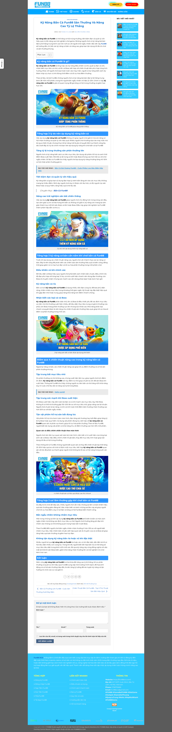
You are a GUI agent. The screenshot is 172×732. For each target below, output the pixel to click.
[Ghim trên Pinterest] (76, 576)
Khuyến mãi (111, 12)
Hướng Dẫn (123, 12)
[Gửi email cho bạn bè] (72, 576)
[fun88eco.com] (44, 4)
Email (63, 627)
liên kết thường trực (90, 584)
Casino (76, 12)
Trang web (90, 627)
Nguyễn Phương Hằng (82, 32)
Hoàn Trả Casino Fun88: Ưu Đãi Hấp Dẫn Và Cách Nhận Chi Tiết (129, 64)
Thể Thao (63, 12)
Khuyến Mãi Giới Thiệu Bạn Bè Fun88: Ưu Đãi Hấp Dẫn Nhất (130, 74)
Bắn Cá (98, 12)
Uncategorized (72, 19)
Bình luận (40, 610)
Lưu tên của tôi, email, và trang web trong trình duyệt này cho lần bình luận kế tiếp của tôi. (72, 636)
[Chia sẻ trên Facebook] (65, 576)
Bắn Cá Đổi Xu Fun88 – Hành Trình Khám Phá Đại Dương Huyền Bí (130, 27)
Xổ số (87, 12)
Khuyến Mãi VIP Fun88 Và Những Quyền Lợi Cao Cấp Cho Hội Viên (129, 94)
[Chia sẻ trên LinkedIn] (79, 576)
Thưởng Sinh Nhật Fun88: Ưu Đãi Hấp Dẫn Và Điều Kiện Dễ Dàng (130, 84)
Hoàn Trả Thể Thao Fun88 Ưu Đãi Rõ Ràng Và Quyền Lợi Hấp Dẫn (129, 55)
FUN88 (51, 12)
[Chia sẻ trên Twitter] (68, 576)
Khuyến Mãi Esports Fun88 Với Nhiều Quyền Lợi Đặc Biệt (129, 35)
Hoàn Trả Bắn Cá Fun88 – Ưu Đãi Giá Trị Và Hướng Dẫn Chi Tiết (130, 45)
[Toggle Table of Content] (48, 55)
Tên (38, 627)
